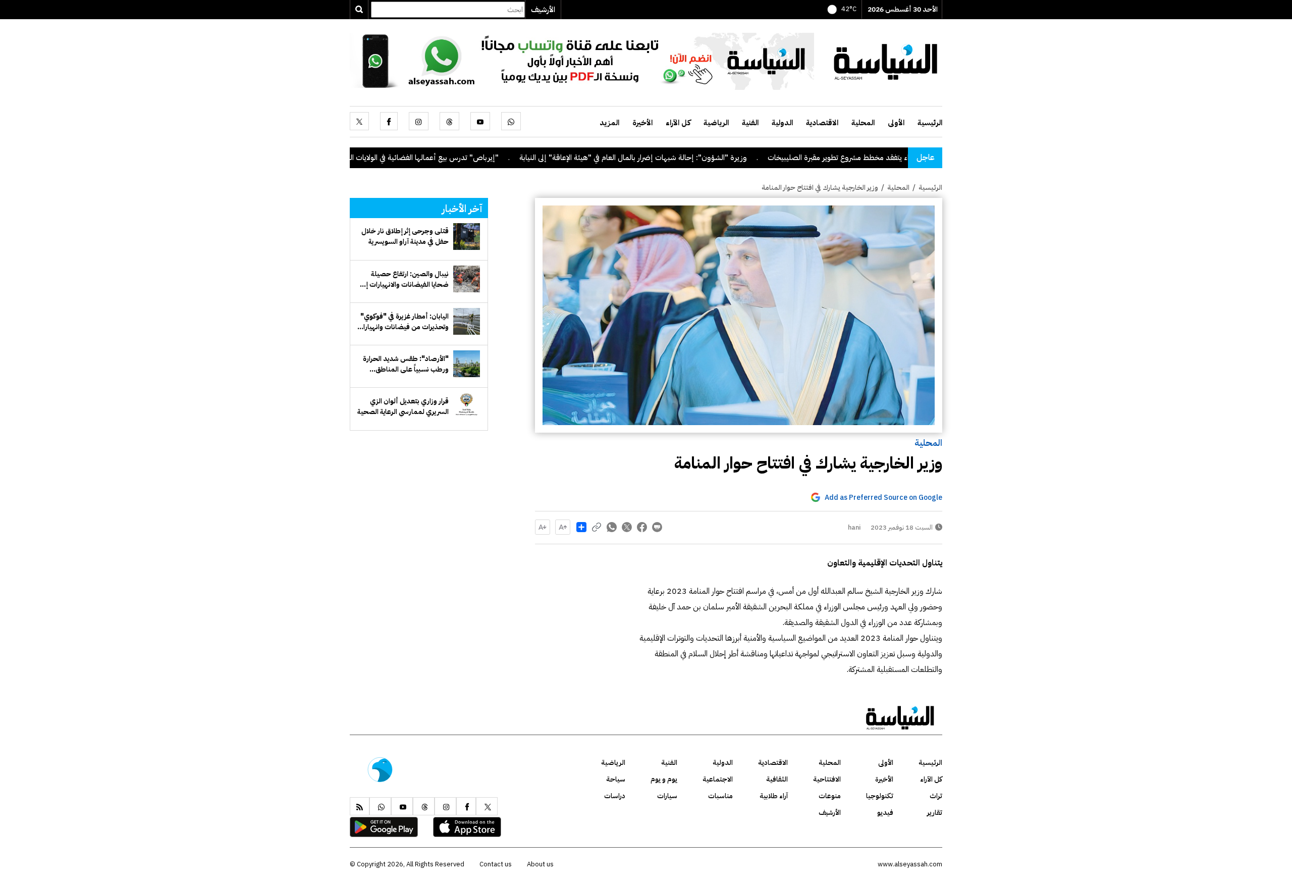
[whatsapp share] (612, 527)
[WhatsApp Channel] (582, 60)
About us (540, 864)
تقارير (934, 812)
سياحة (615, 779)
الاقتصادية (822, 122)
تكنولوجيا (879, 796)
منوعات (830, 796)
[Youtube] (480, 121)
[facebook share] (642, 527)
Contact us (495, 864)
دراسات (614, 796)
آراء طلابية (774, 796)
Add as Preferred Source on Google (883, 497)
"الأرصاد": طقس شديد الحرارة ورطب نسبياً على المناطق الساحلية (406, 364)
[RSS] (359, 806)
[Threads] (449, 121)
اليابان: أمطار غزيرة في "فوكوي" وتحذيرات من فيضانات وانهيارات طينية (403, 321)
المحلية (863, 122)
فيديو (885, 812)
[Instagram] (418, 121)
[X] (359, 121)
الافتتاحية (827, 779)
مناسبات (720, 796)
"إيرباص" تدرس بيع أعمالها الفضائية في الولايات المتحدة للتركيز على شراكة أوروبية (423, 157)
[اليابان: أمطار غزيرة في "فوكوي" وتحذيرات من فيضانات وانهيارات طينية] (466, 321)
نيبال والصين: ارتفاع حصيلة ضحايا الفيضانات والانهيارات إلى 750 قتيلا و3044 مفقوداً (404, 279)
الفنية (750, 122)
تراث (936, 796)
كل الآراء (678, 122)
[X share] (627, 527)
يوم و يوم (664, 779)
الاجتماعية (718, 779)
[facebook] (389, 121)
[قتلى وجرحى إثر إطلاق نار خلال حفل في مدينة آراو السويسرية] (466, 236)
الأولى (896, 122)
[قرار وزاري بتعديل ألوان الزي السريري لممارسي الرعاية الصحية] (466, 406)
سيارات (667, 796)
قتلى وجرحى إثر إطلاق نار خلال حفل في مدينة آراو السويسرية (405, 236)
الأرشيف (543, 9)
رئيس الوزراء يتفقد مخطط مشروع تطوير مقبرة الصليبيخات (900, 157)
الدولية (782, 122)
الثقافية (777, 779)
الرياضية (716, 122)
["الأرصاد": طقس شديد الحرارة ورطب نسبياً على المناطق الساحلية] (466, 363)
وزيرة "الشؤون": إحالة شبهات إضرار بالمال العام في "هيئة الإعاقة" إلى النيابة (679, 157)
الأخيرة (642, 122)
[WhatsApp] (511, 121)
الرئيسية (930, 122)
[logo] (885, 60)
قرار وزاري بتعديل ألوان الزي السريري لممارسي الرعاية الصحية (403, 406)
